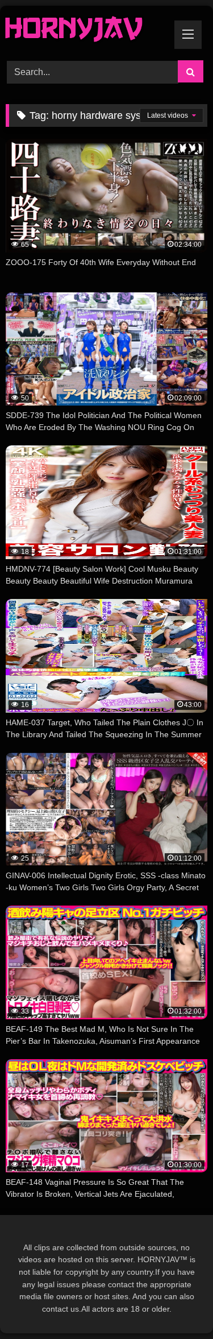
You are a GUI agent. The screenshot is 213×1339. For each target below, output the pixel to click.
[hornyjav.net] (87, 31)
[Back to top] (177, 1305)
